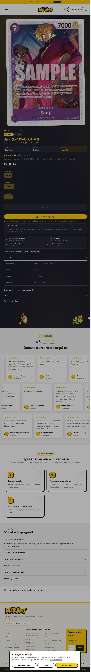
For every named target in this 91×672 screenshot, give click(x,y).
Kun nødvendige (24, 665)
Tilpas (46, 665)
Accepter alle (67, 665)
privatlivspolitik (56, 660)
